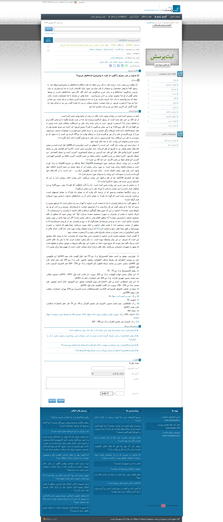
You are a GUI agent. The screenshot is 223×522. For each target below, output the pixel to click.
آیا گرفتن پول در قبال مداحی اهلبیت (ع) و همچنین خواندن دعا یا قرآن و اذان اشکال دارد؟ (66, 456)
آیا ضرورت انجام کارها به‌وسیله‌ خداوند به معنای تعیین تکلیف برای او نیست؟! (66, 509)
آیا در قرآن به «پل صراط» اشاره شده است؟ (70, 431)
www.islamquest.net (151, 10)
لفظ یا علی (113, 62)
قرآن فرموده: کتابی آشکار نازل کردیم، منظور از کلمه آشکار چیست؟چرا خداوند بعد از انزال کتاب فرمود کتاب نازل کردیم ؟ (66, 487)
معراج (129, 53)
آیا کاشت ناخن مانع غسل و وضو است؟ (124, 483)
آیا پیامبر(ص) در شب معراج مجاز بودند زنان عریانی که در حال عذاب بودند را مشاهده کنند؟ (102, 330)
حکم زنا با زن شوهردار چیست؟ (127, 463)
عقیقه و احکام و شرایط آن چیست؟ (126, 469)
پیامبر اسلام (129, 62)
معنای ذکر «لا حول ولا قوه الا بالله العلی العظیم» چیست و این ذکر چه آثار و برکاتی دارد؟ (118, 448)
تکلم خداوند (104, 62)
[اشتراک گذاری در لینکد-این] (122, 66)
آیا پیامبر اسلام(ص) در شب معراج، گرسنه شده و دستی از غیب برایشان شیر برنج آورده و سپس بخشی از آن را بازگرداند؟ (91, 338)
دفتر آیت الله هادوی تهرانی (169, 426)
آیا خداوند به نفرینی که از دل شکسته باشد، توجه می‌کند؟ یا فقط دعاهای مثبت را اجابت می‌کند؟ (118, 456)
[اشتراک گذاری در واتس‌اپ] (126, 66)
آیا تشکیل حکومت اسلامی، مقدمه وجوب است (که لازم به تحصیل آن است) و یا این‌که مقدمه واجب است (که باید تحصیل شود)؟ (66, 499)
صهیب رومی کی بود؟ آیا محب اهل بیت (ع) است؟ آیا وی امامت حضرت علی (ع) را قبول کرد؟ (66, 477)
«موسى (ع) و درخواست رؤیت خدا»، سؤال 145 (101, 314)
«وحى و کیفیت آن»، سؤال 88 (120, 296)
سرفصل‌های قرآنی (117, 58)
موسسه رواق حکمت (171, 434)
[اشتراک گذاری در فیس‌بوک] (110, 66)
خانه (177, 22)
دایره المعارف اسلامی (171, 418)
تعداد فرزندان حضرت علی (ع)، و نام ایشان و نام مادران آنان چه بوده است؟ (118, 439)
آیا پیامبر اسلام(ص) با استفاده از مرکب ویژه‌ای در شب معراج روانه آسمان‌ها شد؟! (105, 350)
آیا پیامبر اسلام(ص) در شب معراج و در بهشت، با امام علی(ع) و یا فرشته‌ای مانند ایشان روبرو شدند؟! (98, 345)
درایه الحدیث (119, 49)
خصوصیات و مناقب (95, 49)
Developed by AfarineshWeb (163, 506)
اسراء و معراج (108, 49)
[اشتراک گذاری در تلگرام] (118, 66)
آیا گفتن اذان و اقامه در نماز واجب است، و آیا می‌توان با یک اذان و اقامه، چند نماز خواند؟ (118, 490)
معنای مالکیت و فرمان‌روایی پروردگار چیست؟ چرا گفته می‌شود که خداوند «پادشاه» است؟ (66, 424)
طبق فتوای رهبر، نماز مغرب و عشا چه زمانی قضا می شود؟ (118, 476)
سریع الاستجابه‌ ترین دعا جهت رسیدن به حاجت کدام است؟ (118, 418)
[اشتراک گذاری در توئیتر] (114, 66)
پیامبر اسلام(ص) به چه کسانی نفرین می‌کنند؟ (70, 417)
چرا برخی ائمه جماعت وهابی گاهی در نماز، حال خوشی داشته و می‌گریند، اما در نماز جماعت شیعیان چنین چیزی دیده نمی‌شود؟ (66, 466)
